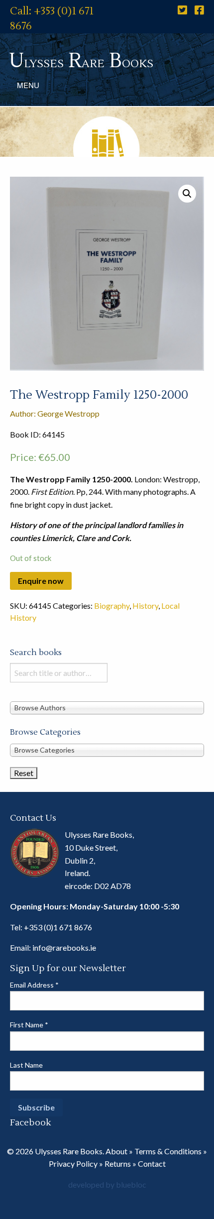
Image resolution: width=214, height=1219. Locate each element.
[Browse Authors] (107, 707)
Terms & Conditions (168, 1151)
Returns (118, 1163)
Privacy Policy (73, 1163)
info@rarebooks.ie (64, 947)
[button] (187, 194)
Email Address (34, 985)
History (145, 605)
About (116, 1151)
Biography (111, 605)
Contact (152, 1163)
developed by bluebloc (107, 1184)
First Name (29, 1024)
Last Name (26, 1065)
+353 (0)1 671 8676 (58, 927)
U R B (81, 61)
